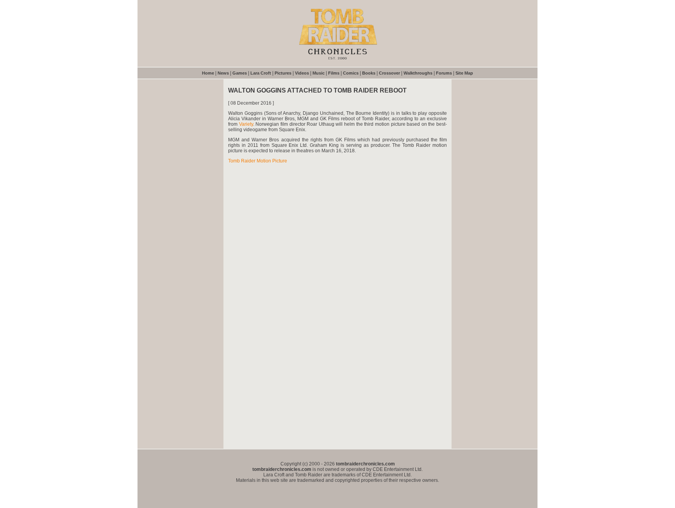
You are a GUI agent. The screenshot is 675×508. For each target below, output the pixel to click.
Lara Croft (260, 73)
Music (318, 73)
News (223, 73)
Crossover (389, 73)
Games (239, 73)
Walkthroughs (418, 73)
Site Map (464, 73)
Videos (302, 73)
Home (208, 73)
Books (368, 73)
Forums (444, 73)
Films (333, 73)
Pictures (283, 73)
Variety (246, 124)
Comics (351, 73)
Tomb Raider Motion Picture (257, 161)
